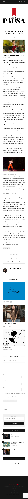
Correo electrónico (5, 381)
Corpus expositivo (15, 434)
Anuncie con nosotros (14, 484)
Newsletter (14, 416)
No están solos (7, 347)
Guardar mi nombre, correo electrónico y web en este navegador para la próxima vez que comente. (14, 395)
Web (4, 387)
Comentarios (14, 254)
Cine (14, 29)
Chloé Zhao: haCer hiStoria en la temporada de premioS (11, 324)
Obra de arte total (7, 301)
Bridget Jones (6, 248)
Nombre (5, 374)
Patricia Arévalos (14, 261)
